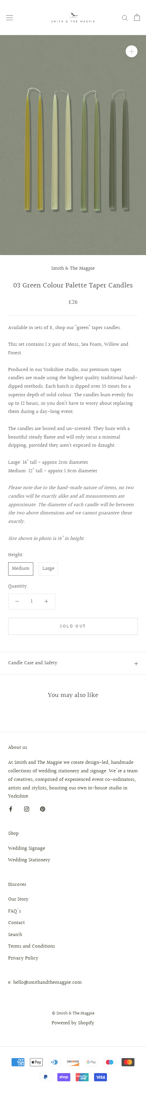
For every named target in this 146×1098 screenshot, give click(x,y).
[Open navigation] (9, 17)
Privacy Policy (23, 958)
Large (48, 569)
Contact (16, 923)
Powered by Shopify (73, 1023)
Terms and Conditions (31, 946)
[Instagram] (26, 809)
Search (15, 935)
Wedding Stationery (29, 860)
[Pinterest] (42, 809)
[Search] (125, 17)
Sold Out (73, 626)
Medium (21, 569)
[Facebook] (10, 809)
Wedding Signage (26, 848)
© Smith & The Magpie (73, 1013)
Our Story (18, 899)
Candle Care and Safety (32, 663)
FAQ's (14, 911)
